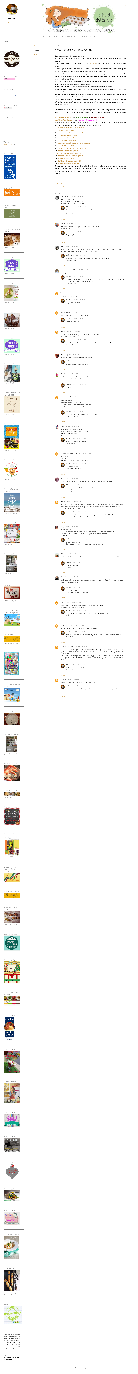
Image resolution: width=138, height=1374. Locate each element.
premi (36, 54)
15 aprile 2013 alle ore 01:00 (84, 453)
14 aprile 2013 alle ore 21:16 (79, 384)
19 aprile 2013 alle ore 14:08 (79, 686)
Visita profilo (12, 22)
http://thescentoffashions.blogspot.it (69, 161)
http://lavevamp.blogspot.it (63, 117)
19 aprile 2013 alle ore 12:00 (74, 680)
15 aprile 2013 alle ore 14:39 (74, 602)
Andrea (63, 355)
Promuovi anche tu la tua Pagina (11, 95)
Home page (44, 37)
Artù (62, 478)
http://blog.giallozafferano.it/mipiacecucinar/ (71, 127)
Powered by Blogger (82, 1368)
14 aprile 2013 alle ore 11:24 (79, 207)
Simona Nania (65, 577)
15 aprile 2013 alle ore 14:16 (79, 438)
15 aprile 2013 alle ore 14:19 (79, 464)
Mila (62, 554)
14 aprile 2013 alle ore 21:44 (79, 411)
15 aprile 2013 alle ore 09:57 (71, 527)
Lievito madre (54, 37)
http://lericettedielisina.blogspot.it (68, 163)
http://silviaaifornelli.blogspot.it (65, 120)
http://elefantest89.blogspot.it (66, 158)
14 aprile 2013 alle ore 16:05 (79, 319)
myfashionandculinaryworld (69, 453)
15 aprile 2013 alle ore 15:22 (80, 611)
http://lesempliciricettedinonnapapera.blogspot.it (72, 133)
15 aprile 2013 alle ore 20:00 (77, 625)
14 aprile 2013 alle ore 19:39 (73, 355)
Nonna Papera (65, 625)
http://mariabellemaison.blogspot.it (68, 140)
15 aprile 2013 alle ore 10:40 (70, 554)
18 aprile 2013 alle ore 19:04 (79, 665)
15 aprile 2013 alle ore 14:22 (80, 539)
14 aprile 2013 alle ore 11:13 (75, 224)
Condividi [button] (36, 46)
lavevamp (63, 680)
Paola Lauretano (65, 196)
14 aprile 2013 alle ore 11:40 (71, 247)
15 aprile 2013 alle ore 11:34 (76, 577)
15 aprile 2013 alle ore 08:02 (71, 478)
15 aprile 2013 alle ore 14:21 (79, 512)
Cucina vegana (65, 37)
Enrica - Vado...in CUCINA (68, 270)
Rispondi (63, 219)
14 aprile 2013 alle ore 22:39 (71, 426)
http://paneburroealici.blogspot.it (67, 135)
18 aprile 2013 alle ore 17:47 (81, 646)
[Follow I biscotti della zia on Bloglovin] (9, 80)
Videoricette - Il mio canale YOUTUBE (83, 37)
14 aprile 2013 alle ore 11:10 (77, 196)
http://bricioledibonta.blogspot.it (67, 151)
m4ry (62, 527)
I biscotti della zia (7, 91)
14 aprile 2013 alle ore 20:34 (71, 374)
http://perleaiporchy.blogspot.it (66, 145)
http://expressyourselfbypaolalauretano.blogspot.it (73, 143)
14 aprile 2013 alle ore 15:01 (77, 312)
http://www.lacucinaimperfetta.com (68, 138)
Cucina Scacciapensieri (67, 647)
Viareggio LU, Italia (65, 186)
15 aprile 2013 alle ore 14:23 (79, 587)
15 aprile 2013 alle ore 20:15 (79, 632)
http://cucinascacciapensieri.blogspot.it (70, 156)
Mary (62, 374)
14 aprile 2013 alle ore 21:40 (85, 397)
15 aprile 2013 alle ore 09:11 (74, 502)
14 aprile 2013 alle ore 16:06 (79, 340)
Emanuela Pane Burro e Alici (69, 397)
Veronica (93, 63)
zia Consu (69, 207)
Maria (62, 247)
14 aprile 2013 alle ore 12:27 (79, 276)
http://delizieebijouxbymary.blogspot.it (69, 153)
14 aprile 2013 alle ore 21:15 (79, 361)
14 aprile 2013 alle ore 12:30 (79, 299)
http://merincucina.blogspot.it (66, 130)
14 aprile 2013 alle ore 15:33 (74, 331)
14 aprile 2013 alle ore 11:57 (79, 255)
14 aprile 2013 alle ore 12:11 (82, 270)
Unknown (63, 293)
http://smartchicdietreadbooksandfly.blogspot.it (72, 148)
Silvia (75, 74)
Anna (62, 426)
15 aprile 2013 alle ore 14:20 (79, 485)
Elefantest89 (64, 224)
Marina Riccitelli (65, 312)
